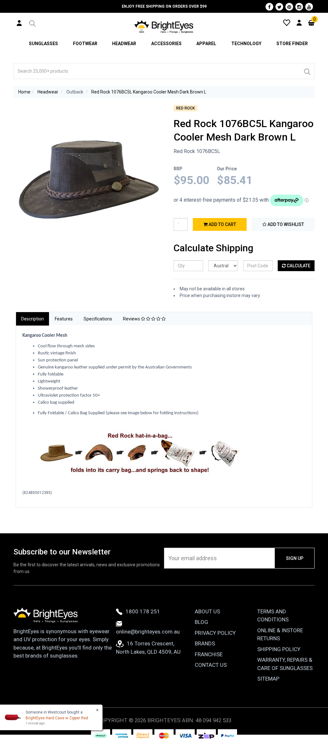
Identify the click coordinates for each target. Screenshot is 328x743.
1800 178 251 (143, 611)
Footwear (85, 43)
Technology (246, 43)
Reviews (132, 318)
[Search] (307, 71)
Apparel (206, 43)
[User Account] (19, 22)
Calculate (298, 265)
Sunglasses (43, 43)
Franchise (209, 654)
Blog (201, 622)
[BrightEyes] (164, 26)
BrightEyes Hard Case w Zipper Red (57, 718)
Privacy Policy (215, 633)
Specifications (98, 318)
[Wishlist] (286, 22)
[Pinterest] (289, 7)
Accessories (166, 43)
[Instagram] (299, 7)
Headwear (124, 43)
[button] (32, 22)
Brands (205, 643)
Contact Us (211, 665)
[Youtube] (309, 7)
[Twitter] (279, 7)
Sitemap (268, 678)
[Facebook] (269, 7)
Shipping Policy (278, 649)
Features (64, 318)
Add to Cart (222, 224)
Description (32, 318)
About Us (207, 611)
